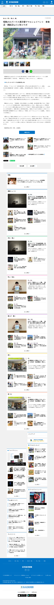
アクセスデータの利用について (37, 575)
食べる (11, 6)
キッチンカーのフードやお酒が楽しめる (15, 82)
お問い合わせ (48, 575)
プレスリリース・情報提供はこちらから (22, 575)
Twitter (47, 2)
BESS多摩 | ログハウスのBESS (36, 154)
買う (23, 6)
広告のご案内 (28, 577)
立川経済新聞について (8, 575)
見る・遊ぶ (17, 6)
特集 (43, 6)
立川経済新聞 (12, 2)
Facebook (44, 2)
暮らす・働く (30, 6)
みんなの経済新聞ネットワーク (27, 587)
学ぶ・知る (37, 6)
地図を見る (27, 132)
